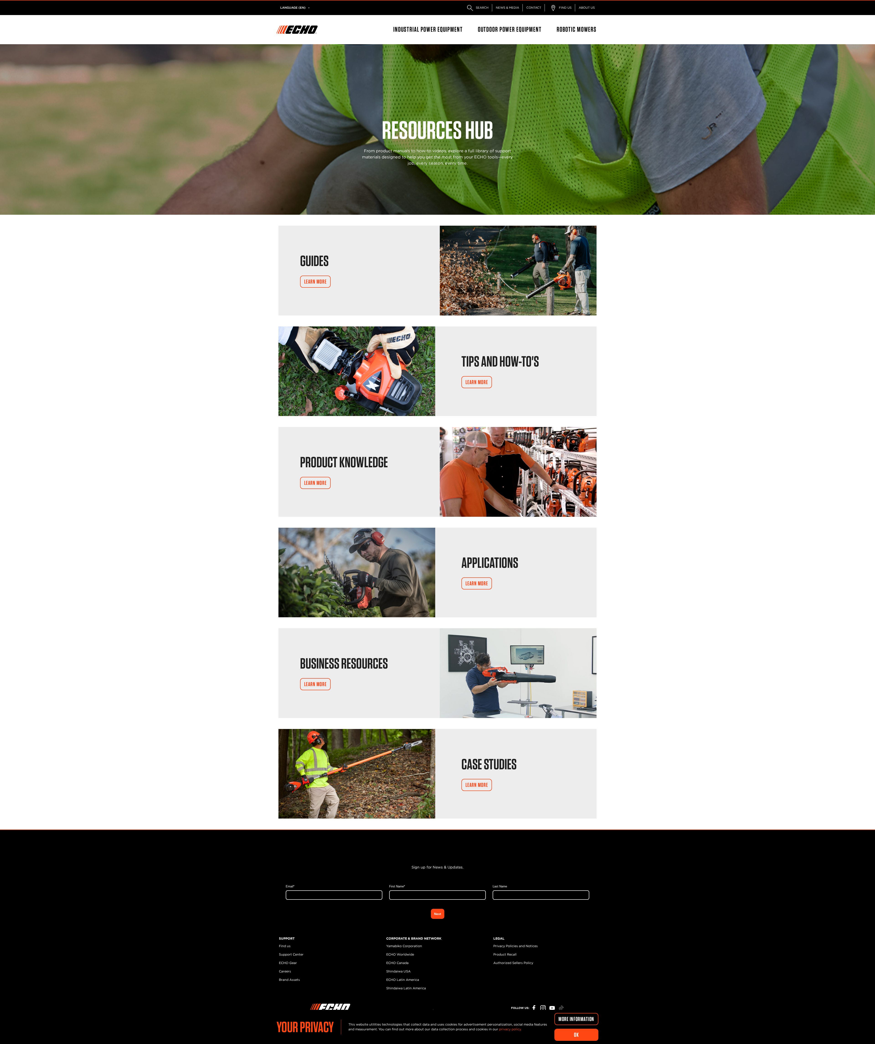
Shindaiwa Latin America (406, 988)
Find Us (564, 7)
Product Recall (505, 954)
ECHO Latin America (402, 980)
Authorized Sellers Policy (513, 963)
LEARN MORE (315, 281)
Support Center (291, 954)
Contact (533, 7)
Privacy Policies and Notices (515, 946)
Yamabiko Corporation (404, 946)
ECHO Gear (288, 963)
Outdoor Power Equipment (510, 29)
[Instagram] (543, 1008)
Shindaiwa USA (398, 971)
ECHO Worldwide (400, 954)
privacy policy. (510, 1029)
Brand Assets (289, 980)
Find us (285, 946)
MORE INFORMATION (576, 1019)
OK (576, 1034)
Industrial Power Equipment (428, 29)
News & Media (507, 7)
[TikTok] (561, 1008)
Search (482, 7)
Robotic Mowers (577, 29)
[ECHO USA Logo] (297, 29)
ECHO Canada (397, 963)
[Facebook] (533, 1008)
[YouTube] (552, 1008)
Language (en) (293, 7)
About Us (587, 7)
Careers (285, 971)
